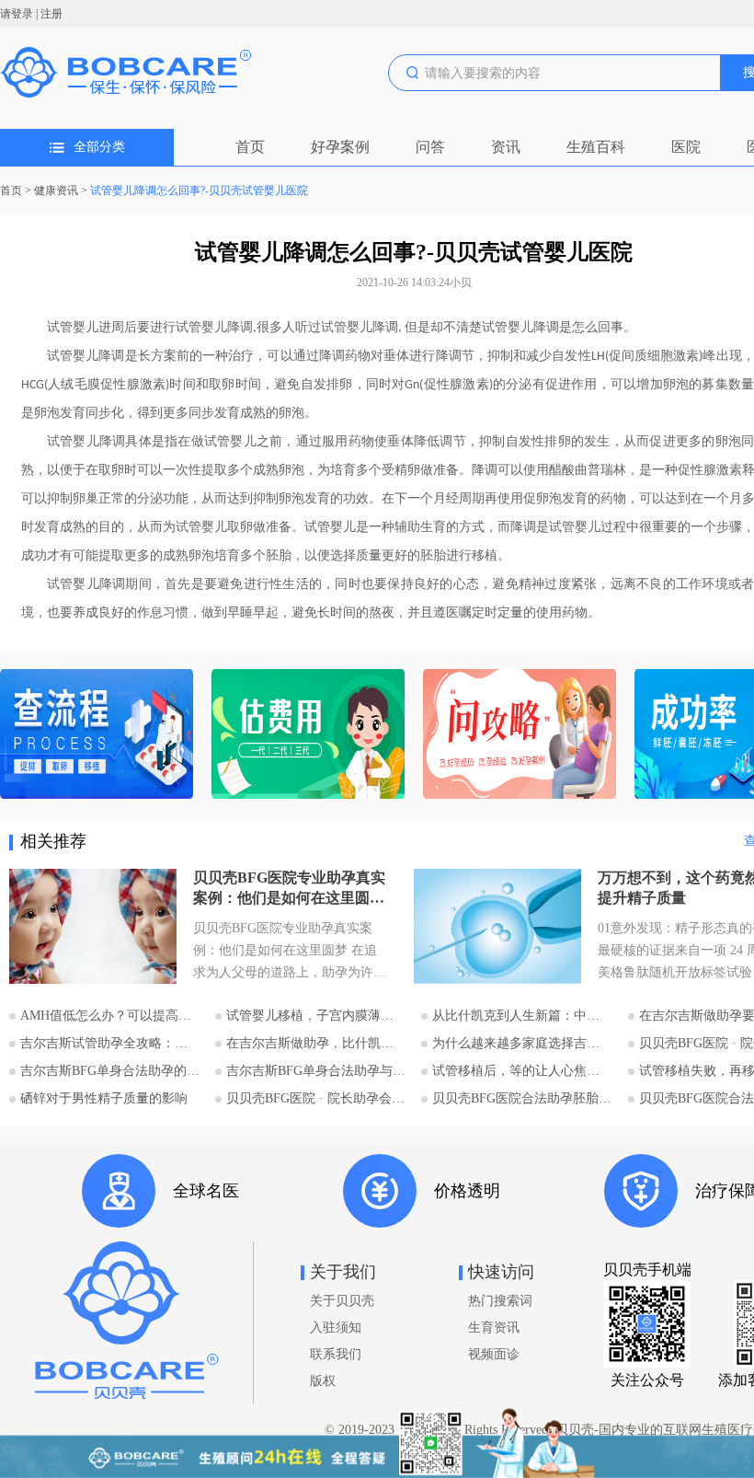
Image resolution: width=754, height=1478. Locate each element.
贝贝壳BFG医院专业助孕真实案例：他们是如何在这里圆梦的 (289, 889)
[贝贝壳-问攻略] (519, 736)
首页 (250, 147)
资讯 (505, 147)
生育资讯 (494, 1327)
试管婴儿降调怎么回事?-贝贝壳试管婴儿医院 (199, 190)
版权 (323, 1381)
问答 (430, 147)
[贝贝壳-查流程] (96, 736)
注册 (51, 13)
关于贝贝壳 (342, 1301)
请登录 (16, 13)
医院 (686, 147)
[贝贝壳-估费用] (308, 736)
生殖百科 (595, 147)
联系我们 (335, 1354)
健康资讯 (56, 190)
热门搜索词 (500, 1301)
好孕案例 (340, 147)
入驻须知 (335, 1327)
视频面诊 (494, 1354)
